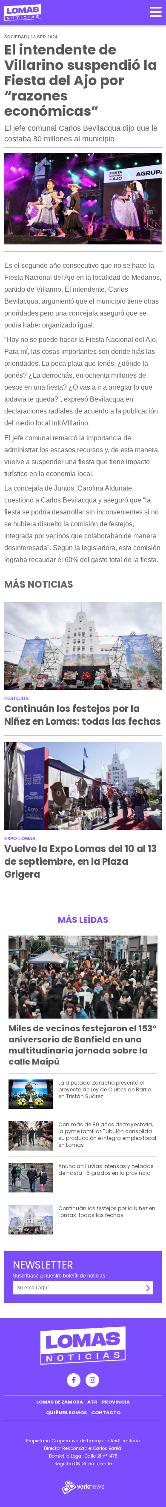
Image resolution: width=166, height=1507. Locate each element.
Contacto (105, 1412)
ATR (92, 1401)
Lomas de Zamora (59, 1401)
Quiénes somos (66, 1412)
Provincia (116, 1401)
